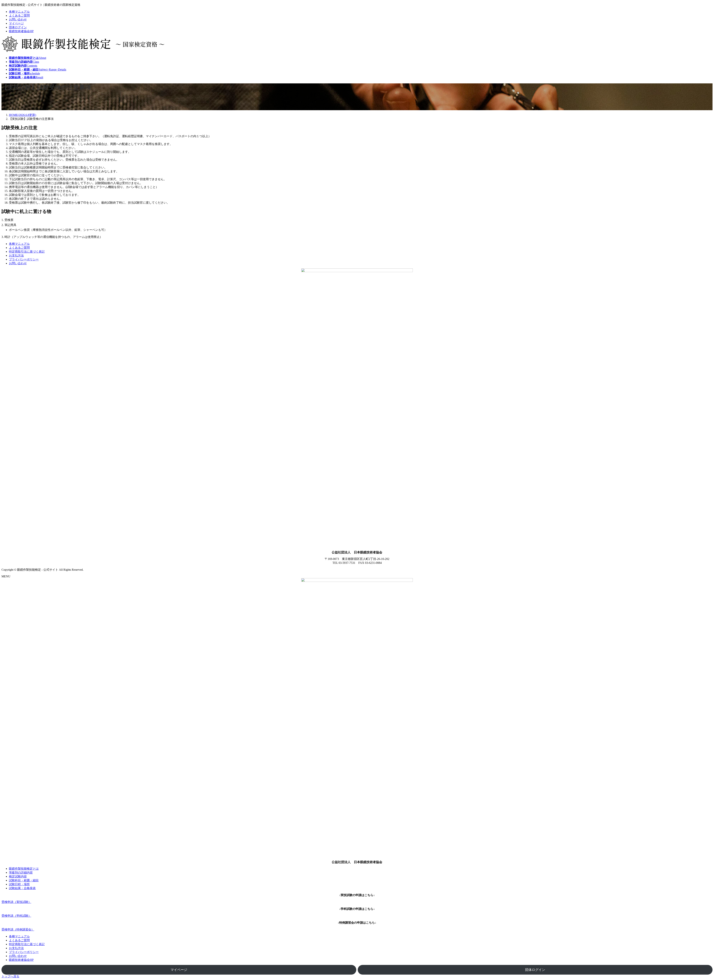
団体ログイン (18, 27)
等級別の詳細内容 (21, 872)
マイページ (16, 23)
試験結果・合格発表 (22, 888)
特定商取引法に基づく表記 (27, 251)
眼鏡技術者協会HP (21, 31)
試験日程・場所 (19, 884)
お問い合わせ (18, 19)
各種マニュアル (19, 11)
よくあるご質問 (19, 15)
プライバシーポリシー (24, 259)
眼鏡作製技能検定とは (24, 868)
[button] (357, 902)
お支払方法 (16, 255)
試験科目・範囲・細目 (24, 880)
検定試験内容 (18, 876)
